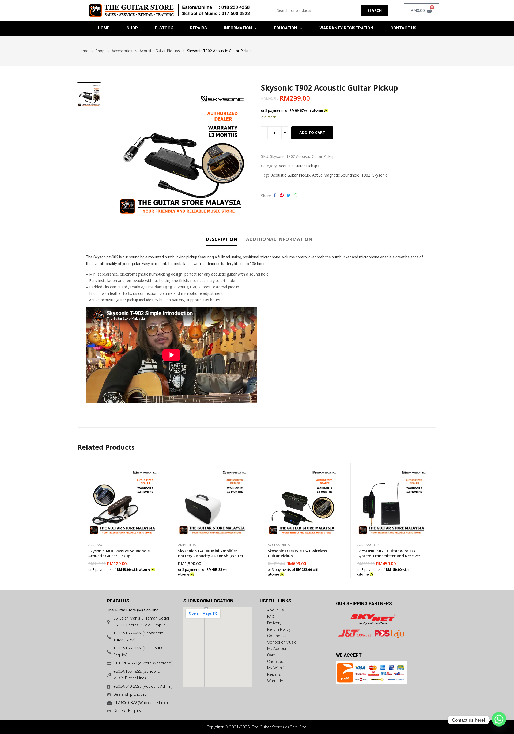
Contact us (403, 28)
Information (238, 28)
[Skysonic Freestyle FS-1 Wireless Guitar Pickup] (302, 500)
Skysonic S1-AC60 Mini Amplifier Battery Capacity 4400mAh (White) (210, 553)
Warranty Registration (346, 28)
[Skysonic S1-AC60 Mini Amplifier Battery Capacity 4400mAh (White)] (212, 500)
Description (221, 239)
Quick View (156, 468)
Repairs (198, 28)
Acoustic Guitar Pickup (290, 175)
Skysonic (379, 175)
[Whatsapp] (499, 720)
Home (103, 28)
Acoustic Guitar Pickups (299, 165)
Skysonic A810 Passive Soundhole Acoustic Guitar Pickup (119, 553)
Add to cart (312, 132)
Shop (132, 28)
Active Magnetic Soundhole (335, 175)
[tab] (221, 240)
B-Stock (164, 28)
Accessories (99, 544)
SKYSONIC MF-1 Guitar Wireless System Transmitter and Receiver (388, 553)
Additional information (279, 239)
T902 (365, 175)
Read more (246, 571)
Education (285, 28)
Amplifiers (187, 544)
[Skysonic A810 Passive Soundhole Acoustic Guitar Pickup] (122, 500)
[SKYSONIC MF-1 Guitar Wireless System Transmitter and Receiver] (391, 500)
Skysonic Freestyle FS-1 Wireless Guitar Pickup (297, 553)
